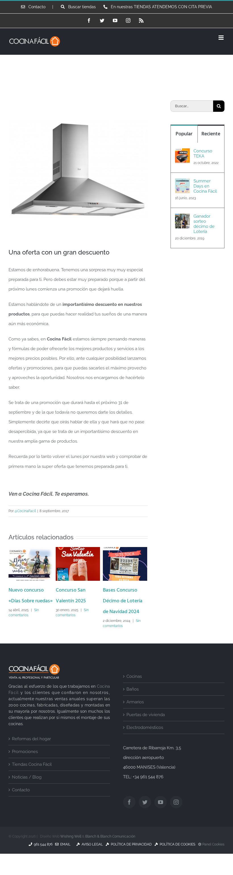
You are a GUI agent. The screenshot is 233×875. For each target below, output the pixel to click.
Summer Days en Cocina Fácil (205, 186)
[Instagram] (176, 812)
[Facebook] (129, 812)
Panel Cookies (212, 855)
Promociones (25, 761)
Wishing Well (70, 847)
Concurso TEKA (203, 153)
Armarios (135, 712)
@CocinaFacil (25, 511)
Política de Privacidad (130, 855)
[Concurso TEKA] (182, 153)
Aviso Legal (91, 855)
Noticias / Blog (26, 787)
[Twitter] (145, 812)
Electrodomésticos (144, 737)
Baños (132, 699)
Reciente (210, 134)
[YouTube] (160, 812)
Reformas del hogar (31, 749)
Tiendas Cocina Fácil (32, 774)
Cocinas (134, 686)
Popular (184, 134)
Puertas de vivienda (145, 724)
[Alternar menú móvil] (221, 38)
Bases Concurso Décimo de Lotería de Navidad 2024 (77, 601)
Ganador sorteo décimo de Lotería (204, 224)
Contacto (21, 800)
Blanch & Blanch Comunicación (110, 847)
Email (64, 855)
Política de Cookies (176, 855)
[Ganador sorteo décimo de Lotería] (182, 218)
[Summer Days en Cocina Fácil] (182, 183)
